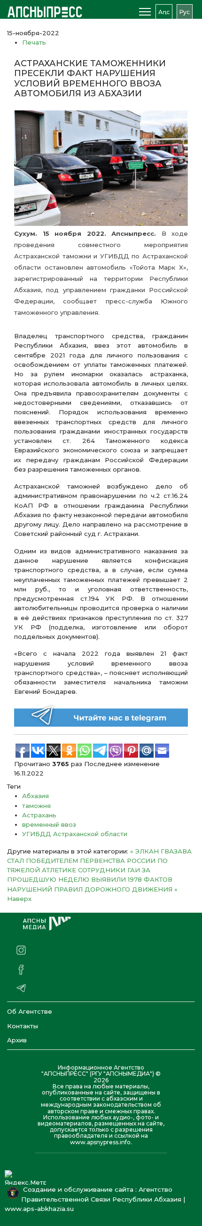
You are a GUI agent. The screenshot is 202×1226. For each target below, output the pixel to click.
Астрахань (39, 815)
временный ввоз (49, 824)
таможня (36, 805)
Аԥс (164, 12)
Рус (184, 12)
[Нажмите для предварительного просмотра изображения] (101, 168)
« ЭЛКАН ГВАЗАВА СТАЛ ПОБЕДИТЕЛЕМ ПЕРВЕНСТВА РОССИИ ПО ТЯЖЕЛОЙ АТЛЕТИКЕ (99, 860)
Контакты (22, 1026)
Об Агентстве (29, 1011)
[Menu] (145, 11)
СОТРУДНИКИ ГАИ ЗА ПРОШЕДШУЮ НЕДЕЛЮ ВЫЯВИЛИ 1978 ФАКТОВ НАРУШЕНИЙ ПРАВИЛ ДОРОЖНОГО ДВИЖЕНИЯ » (92, 879)
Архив (17, 1040)
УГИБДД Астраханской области (74, 834)
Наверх (19, 898)
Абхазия (35, 795)
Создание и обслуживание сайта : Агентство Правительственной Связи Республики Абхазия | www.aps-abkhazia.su (95, 1199)
